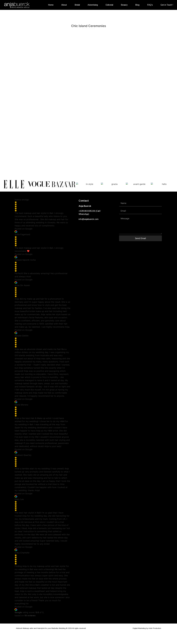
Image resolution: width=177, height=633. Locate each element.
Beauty (124, 5)
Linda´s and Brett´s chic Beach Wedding (88, 44)
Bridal (77, 5)
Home (51, 5)
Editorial (109, 5)
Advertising (93, 5)
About (64, 5)
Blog (137, 5)
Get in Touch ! (167, 5)
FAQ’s (150, 5)
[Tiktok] (90, 227)
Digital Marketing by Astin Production (147, 628)
